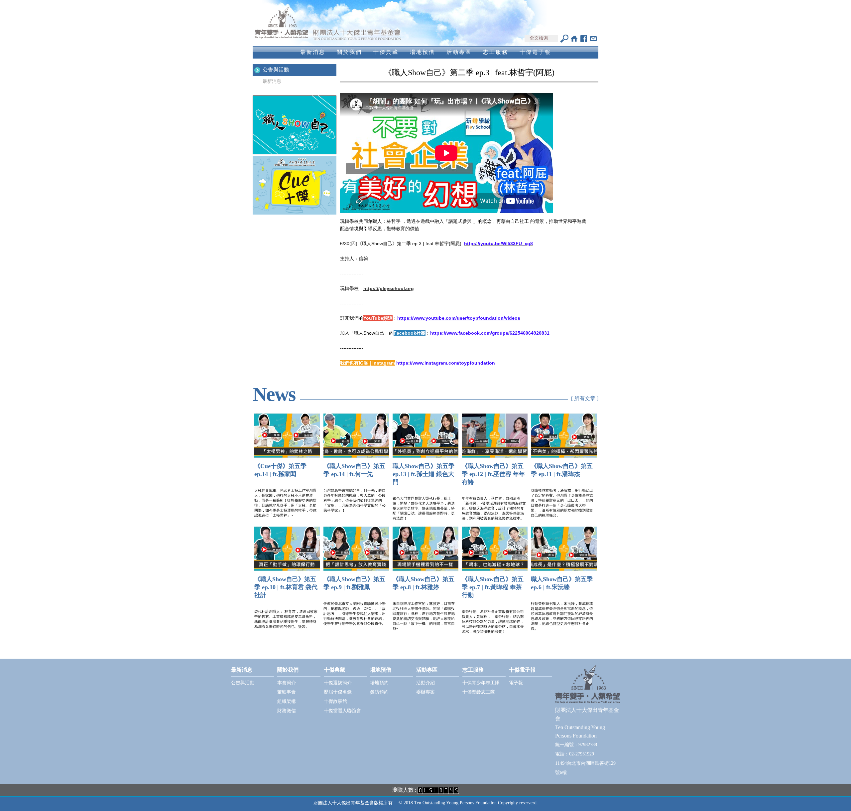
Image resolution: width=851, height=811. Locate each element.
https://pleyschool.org (388, 288)
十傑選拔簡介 (338, 682)
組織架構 (286, 701)
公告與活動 (276, 70)
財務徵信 (286, 710)
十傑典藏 (386, 52)
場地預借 (422, 52)
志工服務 (495, 52)
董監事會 (286, 692)
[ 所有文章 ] (584, 398)
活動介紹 (425, 682)
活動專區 (459, 52)
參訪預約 (379, 692)
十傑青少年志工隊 (481, 682)
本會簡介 (286, 682)
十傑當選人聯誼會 (342, 710)
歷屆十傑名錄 (338, 692)
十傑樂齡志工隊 (478, 692)
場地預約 (379, 682)
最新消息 (312, 52)
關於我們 (349, 52)
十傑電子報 (535, 52)
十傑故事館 (335, 701)
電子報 (516, 682)
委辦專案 (425, 692)
